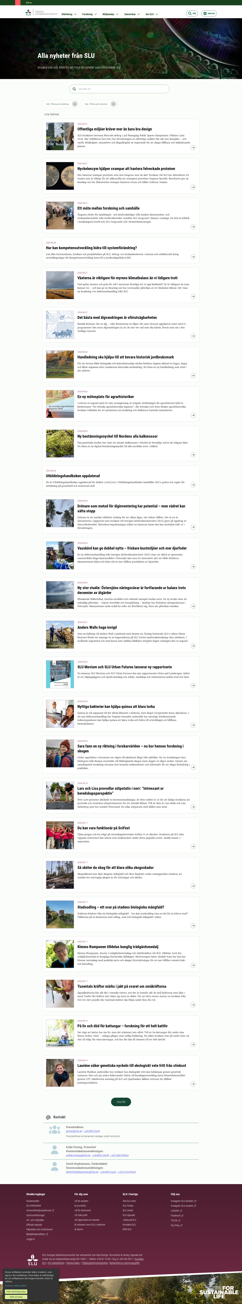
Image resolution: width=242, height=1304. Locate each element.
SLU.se (29, 3)
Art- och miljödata (35, 1220)
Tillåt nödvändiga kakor (16, 1292)
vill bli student (81, 1200)
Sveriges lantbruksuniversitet (46, 12)
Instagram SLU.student (182, 1205)
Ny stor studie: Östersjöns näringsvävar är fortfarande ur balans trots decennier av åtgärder (131, 590)
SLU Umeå (128, 1210)
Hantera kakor (73, 1262)
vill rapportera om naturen (87, 1219)
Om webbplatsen (56, 1262)
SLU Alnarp (128, 1205)
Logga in (30, 1239)
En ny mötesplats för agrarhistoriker (105, 396)
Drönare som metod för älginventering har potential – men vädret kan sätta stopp (131, 508)
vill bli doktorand (83, 1210)
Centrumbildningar (35, 1215)
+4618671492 (108, 1171)
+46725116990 (126, 1171)
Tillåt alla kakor (16, 1297)
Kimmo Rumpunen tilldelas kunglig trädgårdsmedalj (117, 946)
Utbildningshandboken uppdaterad (73, 476)
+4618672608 (100, 1155)
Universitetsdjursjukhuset (38, 1210)
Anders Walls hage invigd (97, 627)
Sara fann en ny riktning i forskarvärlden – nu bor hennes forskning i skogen (130, 748)
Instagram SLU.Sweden (182, 1200)
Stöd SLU (127, 1229)
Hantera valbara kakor (15, 1285)
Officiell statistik (34, 1224)
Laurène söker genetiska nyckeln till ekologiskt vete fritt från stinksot (131, 1065)
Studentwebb (32, 1200)
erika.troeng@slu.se (78, 1155)
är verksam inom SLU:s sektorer (90, 1224)
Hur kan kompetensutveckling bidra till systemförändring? (91, 248)
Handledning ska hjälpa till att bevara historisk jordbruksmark (125, 357)
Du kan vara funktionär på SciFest (103, 828)
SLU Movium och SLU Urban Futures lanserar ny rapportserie (124, 667)
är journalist (80, 1205)
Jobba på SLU (129, 1219)
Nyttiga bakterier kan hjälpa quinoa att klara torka (116, 706)
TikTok (174, 1220)
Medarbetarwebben (35, 1234)
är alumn (79, 1229)
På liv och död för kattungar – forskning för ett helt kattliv (122, 1026)
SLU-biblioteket (33, 1205)
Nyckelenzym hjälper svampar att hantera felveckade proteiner (126, 168)
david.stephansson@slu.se (82, 1171)
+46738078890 (119, 1155)
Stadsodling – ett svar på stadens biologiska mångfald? (120, 907)
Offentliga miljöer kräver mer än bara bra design (114, 129)
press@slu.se (74, 1131)
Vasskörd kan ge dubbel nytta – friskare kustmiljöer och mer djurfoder (132, 548)
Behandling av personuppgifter (125, 1262)
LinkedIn (175, 1210)
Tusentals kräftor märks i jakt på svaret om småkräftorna (121, 986)
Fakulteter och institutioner (39, 1229)
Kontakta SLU (129, 1224)
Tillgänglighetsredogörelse (95, 1262)
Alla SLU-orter (129, 1200)
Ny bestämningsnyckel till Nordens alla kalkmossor (117, 436)
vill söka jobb (81, 1215)
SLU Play (175, 1225)
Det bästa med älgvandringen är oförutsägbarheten (117, 317)
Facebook (175, 1215)
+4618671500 (91, 1131)
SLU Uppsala (129, 1215)
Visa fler (121, 1102)
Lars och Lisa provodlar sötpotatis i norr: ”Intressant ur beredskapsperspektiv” (120, 791)
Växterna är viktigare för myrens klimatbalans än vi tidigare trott (127, 278)
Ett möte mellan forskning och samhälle (108, 208)
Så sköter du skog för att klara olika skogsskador (115, 867)
